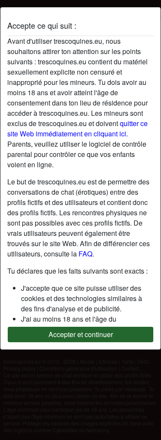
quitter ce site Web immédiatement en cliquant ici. (77, 128)
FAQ (85, 254)
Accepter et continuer (81, 334)
